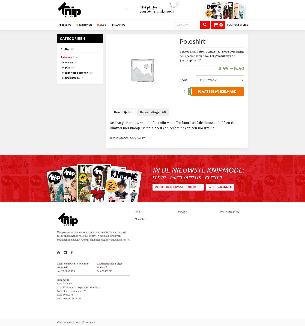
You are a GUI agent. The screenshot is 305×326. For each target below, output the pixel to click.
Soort (183, 80)
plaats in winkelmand (217, 91)
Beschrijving (123, 112)
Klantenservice (237, 25)
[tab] (123, 112)
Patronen (66, 57)
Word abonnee (220, 187)
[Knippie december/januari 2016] (122, 191)
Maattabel (140, 219)
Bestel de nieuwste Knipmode (178, 187)
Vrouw (69, 62)
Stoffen (65, 49)
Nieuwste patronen (76, 72)
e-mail (64, 267)
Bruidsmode (72, 77)
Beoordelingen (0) (153, 112)
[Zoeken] (205, 25)
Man (67, 67)
